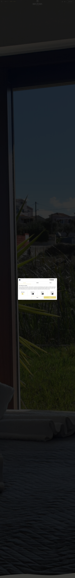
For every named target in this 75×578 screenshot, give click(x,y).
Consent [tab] (24, 282)
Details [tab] (37, 282)
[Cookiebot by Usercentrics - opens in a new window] (50, 280)
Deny (37, 297)
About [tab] (50, 282)
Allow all (50, 297)
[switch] (32, 294)
